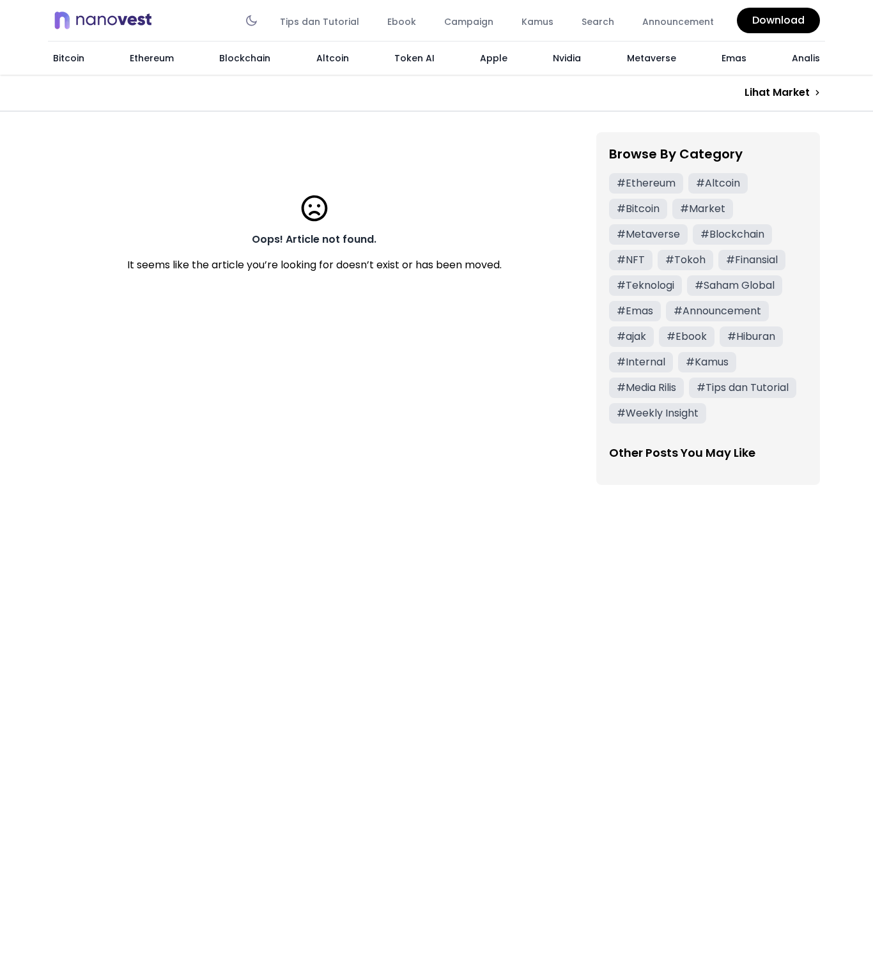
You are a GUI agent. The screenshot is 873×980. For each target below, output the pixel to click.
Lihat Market (777, 92)
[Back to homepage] (107, 20)
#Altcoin (718, 183)
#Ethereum (646, 183)
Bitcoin (68, 58)
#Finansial (752, 259)
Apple (493, 58)
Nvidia (567, 58)
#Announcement (717, 310)
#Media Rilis (646, 387)
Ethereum (152, 58)
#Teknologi (645, 285)
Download (778, 20)
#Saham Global (735, 285)
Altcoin (332, 58)
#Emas (635, 310)
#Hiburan (751, 336)
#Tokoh (685, 259)
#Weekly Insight (658, 413)
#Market (702, 208)
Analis (806, 58)
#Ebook (687, 336)
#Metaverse (648, 234)
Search (598, 21)
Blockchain (244, 58)
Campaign (468, 21)
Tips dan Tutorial (319, 21)
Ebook (401, 21)
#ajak (631, 336)
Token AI (414, 58)
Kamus (537, 21)
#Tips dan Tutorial (743, 387)
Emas (734, 58)
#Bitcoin (638, 208)
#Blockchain (732, 234)
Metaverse (651, 58)
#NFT (631, 259)
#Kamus (707, 362)
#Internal (641, 362)
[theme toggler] (251, 20)
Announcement (678, 21)
